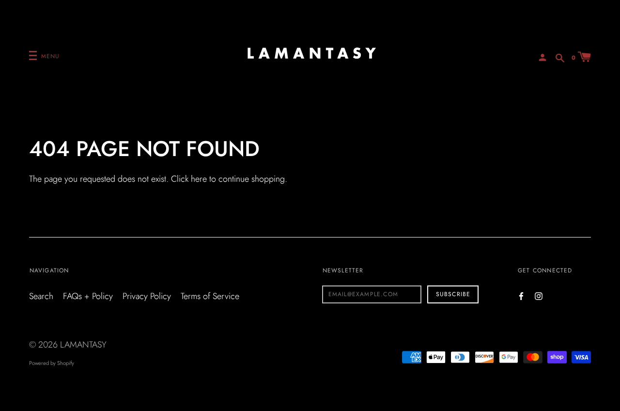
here (199, 179)
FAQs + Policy (88, 296)
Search (41, 296)
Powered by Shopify (51, 363)
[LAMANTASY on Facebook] (521, 295)
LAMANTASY (83, 344)
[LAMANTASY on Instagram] (538, 295)
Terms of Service (210, 296)
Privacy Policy (147, 296)
